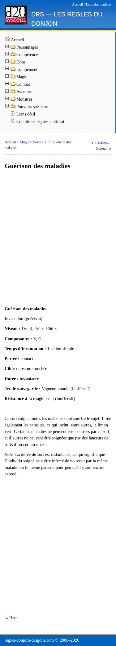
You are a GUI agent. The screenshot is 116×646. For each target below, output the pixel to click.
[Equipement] (13, 70)
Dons (20, 62)
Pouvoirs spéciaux (32, 106)
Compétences (27, 54)
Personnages (27, 47)
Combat (23, 84)
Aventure (24, 91)
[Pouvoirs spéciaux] (13, 107)
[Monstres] (13, 100)
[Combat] (13, 85)
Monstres (24, 99)
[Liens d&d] (13, 114)
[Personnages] (13, 48)
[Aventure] (13, 92)
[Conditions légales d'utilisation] (13, 122)
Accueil (17, 39)
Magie (21, 77)
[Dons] (13, 62)
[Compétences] (13, 55)
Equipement (26, 69)
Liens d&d (25, 114)
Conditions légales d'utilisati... (42, 121)
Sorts (37, 142)
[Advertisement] (58, 238)
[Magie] (13, 77)
